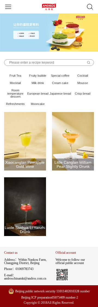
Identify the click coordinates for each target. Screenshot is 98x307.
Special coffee (60, 75)
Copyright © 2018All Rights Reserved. (49, 303)
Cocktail (82, 75)
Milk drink (38, 83)
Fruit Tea (15, 75)
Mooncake (38, 104)
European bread (37, 93)
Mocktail (15, 83)
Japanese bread (60, 93)
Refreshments (15, 104)
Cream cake (60, 83)
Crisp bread (82, 93)
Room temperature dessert (15, 93)
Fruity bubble (37, 75)
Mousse (82, 83)
